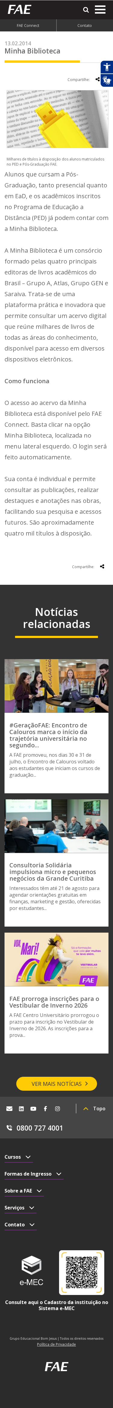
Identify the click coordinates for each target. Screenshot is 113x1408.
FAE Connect (28, 25)
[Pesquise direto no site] (86, 10)
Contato (15, 1224)
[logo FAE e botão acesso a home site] (22, 9)
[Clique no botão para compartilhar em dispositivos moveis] (97, 79)
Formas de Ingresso (28, 1173)
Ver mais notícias (57, 1083)
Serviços (14, 1207)
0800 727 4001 (40, 1128)
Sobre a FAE (18, 1190)
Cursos (13, 1157)
